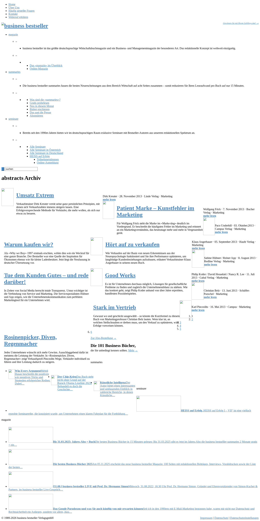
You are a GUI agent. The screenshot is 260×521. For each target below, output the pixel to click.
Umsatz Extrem (35, 195)
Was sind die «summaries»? (45, 99)
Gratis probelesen (39, 102)
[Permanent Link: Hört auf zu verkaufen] (97, 254)
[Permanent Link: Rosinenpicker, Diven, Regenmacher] (186, 317)
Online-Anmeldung (48, 162)
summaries (14, 71)
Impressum (206, 517)
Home (11, 4)
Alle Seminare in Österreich (45, 149)
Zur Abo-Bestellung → (103, 338)
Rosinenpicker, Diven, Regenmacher (30, 340)
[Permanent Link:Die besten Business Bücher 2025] (30, 464)
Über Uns (13, 7)
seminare (13, 118)
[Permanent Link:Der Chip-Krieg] (54, 380)
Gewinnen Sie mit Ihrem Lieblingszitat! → (241, 23)
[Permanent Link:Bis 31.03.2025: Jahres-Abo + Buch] (30, 441)
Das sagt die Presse (40, 112)
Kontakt (13, 13)
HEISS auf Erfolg (40, 156)
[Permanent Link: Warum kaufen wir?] (209, 234)
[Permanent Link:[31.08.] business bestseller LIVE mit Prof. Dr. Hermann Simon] (30, 486)
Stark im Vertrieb (114, 307)
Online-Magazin (39, 68)
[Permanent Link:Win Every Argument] (11, 374)
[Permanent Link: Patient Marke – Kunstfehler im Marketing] (108, 217)
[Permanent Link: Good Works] (96, 285)
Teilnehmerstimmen (48, 159)
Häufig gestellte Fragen (21, 10)
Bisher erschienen (40, 109)
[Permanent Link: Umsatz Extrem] (7, 204)
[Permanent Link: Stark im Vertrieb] (198, 298)
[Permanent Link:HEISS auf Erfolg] (158, 410)
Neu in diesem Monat (42, 106)
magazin (13, 34)
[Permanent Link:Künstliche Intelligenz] (97, 386)
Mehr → (133, 350)
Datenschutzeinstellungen (244, 517)
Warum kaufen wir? (28, 244)
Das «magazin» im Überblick (46, 65)
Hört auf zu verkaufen (132, 244)
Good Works (120, 275)
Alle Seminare (38, 146)
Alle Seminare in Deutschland (46, 153)
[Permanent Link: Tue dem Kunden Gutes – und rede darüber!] (198, 266)
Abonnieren (36, 115)
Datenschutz (221, 517)
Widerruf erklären (18, 17)
